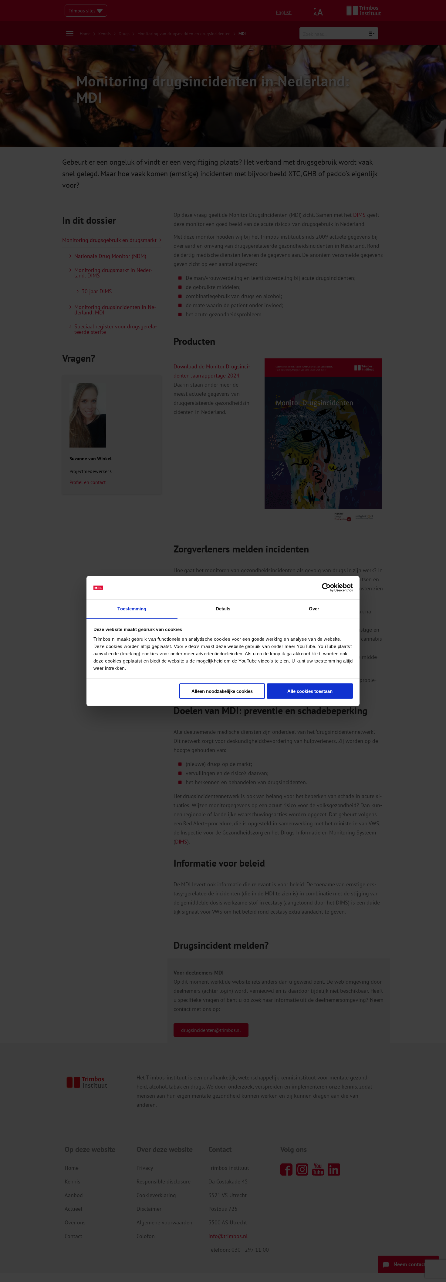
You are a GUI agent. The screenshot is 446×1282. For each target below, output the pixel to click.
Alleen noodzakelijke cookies (222, 691)
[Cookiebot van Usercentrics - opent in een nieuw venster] (326, 587)
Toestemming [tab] (131, 608)
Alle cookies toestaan (310, 691)
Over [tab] (314, 608)
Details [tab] (223, 608)
